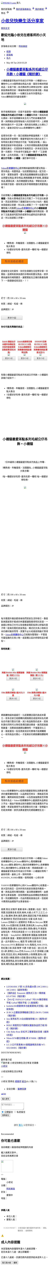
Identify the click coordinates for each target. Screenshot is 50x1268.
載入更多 (5, 1099)
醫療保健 (22, 1089)
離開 (15, 1263)
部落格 (9, 55)
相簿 (8, 51)
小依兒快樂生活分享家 (22, 20)
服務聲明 (28, 1231)
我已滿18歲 (6, 1263)
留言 (24, 1081)
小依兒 (4, 1066)
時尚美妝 (23, 46)
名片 (8, 58)
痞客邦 (18, 1081)
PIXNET (12, 1228)
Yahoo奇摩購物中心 (10, 168)
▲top (3, 1094)
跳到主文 (5, 28)
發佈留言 (5, 1115)
